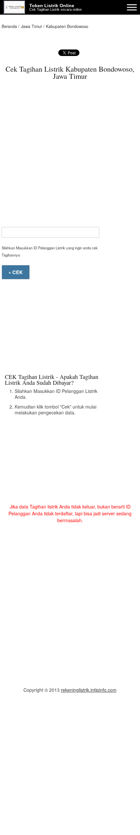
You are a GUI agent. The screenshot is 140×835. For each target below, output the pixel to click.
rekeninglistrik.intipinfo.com (89, 690)
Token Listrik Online (51, 5)
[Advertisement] (70, 157)
